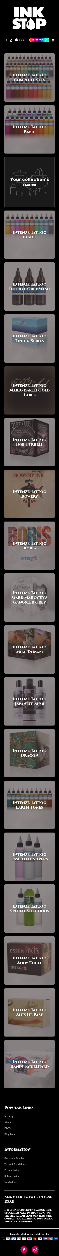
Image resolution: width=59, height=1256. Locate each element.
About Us (9, 1122)
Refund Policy (11, 1176)
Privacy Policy (11, 1170)
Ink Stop (8, 1116)
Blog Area (9, 1134)
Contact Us (10, 1182)
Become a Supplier (14, 1158)
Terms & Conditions (15, 1164)
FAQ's (7, 1128)
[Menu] (52, 40)
